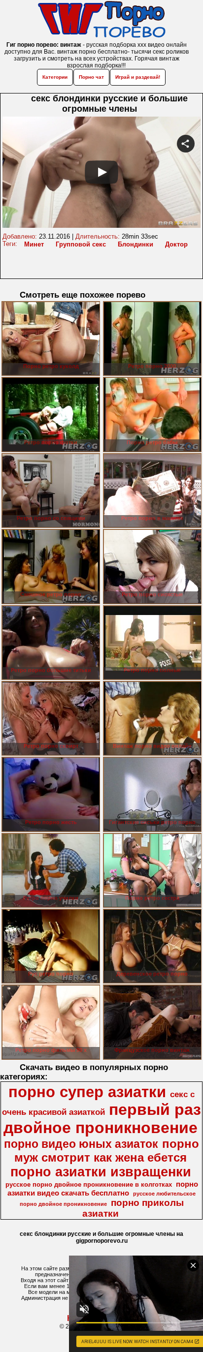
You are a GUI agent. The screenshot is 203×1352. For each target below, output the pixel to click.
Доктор (176, 244)
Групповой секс (81, 244)
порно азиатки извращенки (100, 1172)
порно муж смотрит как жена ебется (106, 1150)
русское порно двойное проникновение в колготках (88, 1184)
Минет (34, 244)
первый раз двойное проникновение (102, 1119)
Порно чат (91, 77)
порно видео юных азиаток (81, 1143)
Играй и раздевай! (137, 77)
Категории (55, 77)
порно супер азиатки (87, 1091)
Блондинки (135, 244)
